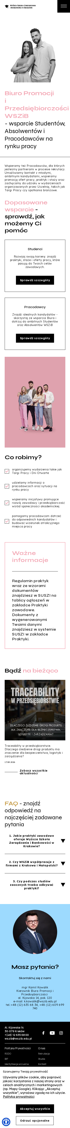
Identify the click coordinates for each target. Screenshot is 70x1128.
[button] (6, 1122)
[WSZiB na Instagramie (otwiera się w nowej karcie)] (61, 1033)
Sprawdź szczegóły (35, 280)
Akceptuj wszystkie (35, 1109)
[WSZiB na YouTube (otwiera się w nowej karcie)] (52, 1033)
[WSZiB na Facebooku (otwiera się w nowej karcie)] (43, 1033)
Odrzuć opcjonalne (35, 1120)
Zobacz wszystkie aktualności (34, 772)
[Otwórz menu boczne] (63, 6)
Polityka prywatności (18, 1097)
